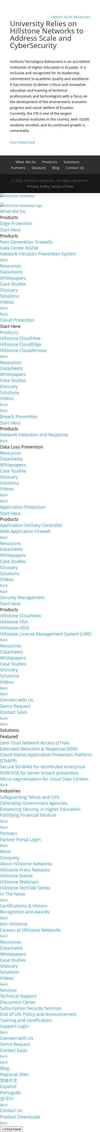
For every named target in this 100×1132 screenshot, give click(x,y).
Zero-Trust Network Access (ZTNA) (34, 743)
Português (10, 1092)
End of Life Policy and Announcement (38, 1014)
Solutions (71, 162)
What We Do (26, 162)
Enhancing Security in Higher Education (40, 809)
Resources (10, 266)
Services (8, 990)
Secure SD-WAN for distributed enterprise (42, 767)
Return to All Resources (71, 17)
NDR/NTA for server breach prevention (39, 773)
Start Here (10, 230)
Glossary (39, 167)
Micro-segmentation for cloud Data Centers (44, 779)
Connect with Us (16, 700)
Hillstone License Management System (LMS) (45, 634)
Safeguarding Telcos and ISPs (29, 797)
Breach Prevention (19, 416)
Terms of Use (62, 186)
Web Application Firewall (25, 531)
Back (4, 260)
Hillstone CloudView (20, 616)
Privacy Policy (38, 186)
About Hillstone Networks (26, 864)
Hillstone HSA (14, 622)
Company (9, 858)
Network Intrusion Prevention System (38, 254)
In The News (12, 894)
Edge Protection (16, 223)
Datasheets (11, 272)
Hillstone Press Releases (25, 870)
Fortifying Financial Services (28, 815)
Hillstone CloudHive (20, 338)
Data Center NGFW (19, 248)
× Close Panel (11, 1129)
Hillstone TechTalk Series (25, 888)
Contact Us (75, 167)
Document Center (18, 1002)
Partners (18, 167)
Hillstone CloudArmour (23, 350)
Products (49, 162)
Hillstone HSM (14, 628)
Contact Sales (13, 712)
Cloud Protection (17, 320)
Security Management (22, 597)
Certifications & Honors (24, 906)
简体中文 (8, 1080)
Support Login (14, 1026)
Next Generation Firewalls (26, 242)
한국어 (6, 1098)
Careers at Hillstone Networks (30, 930)
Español (8, 1086)
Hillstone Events (16, 876)
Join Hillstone (13, 924)
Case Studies (13, 284)
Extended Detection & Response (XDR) (38, 749)
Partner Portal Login (20, 839)
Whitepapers (13, 278)
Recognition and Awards (25, 912)
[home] (17, 197)
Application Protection (22, 507)
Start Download (22, 142)
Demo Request (15, 706)
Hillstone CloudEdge (20, 344)
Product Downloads (20, 1117)
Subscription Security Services (30, 1008)
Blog (55, 167)
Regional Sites (14, 1074)
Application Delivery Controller (31, 525)
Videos (7, 302)
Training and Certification (25, 1020)
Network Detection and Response (34, 435)
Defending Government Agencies (33, 803)
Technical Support (18, 996)
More (5, 851)
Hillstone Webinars (19, 882)
